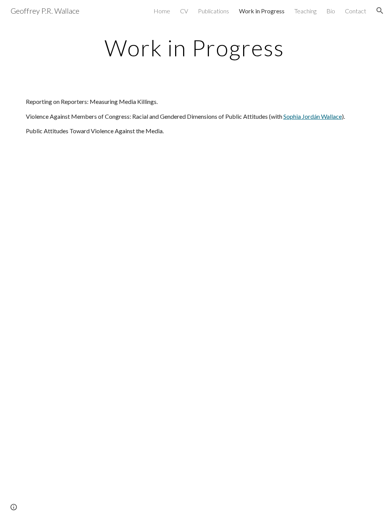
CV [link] (184, 10)
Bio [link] (330, 10)
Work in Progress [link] (262, 10)
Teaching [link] (305, 10)
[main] (194, 47)
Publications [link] (213, 10)
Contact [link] (355, 10)
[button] (380, 11)
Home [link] (161, 10)
